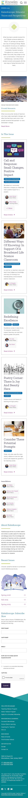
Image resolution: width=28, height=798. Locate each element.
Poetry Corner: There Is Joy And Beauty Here (13, 383)
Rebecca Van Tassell (12, 491)
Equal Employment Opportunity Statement (12, 794)
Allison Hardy (12, 202)
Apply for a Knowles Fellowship (10, 714)
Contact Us (4, 749)
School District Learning (8, 724)
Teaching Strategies (12, 179)
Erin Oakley (10, 485)
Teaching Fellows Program (9, 709)
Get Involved (6, 744)
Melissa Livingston (11, 509)
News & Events (5, 737)
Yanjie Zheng (12, 465)
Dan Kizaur (12, 344)
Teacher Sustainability (13, 393)
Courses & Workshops (7, 721)
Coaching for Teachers (8, 727)
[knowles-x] (5, 789)
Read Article (8, 215)
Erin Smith (9, 515)
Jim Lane (11, 339)
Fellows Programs (8, 706)
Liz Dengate (12, 283)
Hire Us (3, 729)
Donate (3, 746)
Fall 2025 (4, 600)
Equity (15, 324)
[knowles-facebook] (2, 789)
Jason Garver (12, 196)
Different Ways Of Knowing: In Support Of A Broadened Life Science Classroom (14, 250)
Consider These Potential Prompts (14, 443)
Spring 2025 (6, 604)
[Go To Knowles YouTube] (11, 789)
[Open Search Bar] (21, 2)
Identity (8, 266)
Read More (5, 126)
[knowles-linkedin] (8, 789)
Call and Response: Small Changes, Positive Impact (14, 167)
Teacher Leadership (11, 182)
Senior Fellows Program (8, 711)
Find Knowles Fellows (7, 739)
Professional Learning (9, 718)
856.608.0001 (8, 762)
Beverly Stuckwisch (12, 497)
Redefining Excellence (11, 318)
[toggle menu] (25, 3)
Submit (5, 686)
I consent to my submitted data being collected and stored (13, 667)
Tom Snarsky (10, 503)
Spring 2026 (6, 595)
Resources (5, 734)
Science (7, 396)
